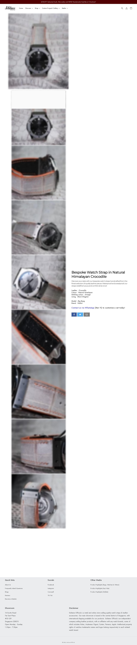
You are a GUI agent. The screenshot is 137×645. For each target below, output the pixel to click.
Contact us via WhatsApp (83, 307)
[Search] (122, 8)
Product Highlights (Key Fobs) (99, 588)
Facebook (51, 585)
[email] (87, 315)
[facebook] (74, 315)
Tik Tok (50, 595)
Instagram (51, 588)
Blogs (7, 592)
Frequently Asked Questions (14, 588)
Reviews (7, 595)
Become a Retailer (11, 599)
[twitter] (80, 315)
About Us (8, 585)
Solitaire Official (70, 642)
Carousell (51, 592)
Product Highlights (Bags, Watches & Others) (104, 585)
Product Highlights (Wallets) (99, 592)
